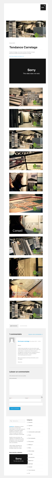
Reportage (30, 463)
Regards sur (30, 460)
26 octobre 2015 (35, 341)
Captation (30, 425)
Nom (10, 398)
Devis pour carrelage (23, 341)
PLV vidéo (30, 454)
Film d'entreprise (31, 438)
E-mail (26, 398)
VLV (29, 473)
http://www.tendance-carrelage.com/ (16, 56)
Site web (42, 397)
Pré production (31, 457)
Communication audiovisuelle (34, 431)
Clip (29, 428)
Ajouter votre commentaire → (35, 334)
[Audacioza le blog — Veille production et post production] (26, 12)
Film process (31, 441)
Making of (30, 444)
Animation (30, 422)
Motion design (31, 450)
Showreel (30, 466)
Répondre (20, 362)
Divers (29, 435)
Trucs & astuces (31, 470)
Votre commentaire (13, 378)
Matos (29, 447)
